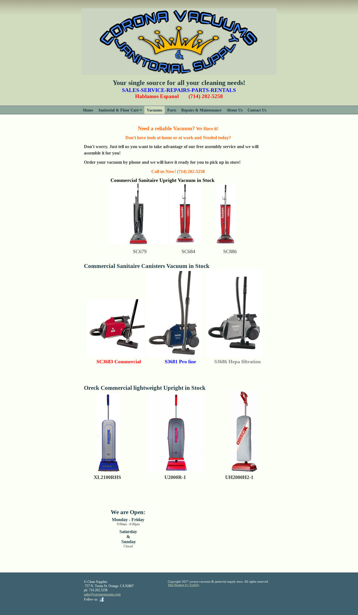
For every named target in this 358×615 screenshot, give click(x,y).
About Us (234, 110)
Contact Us (257, 110)
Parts (171, 110)
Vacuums (154, 110)
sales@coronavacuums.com (102, 594)
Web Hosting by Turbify (183, 584)
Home (88, 110)
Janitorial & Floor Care (118, 110)
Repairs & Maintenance (201, 110)
